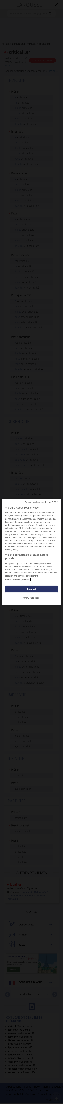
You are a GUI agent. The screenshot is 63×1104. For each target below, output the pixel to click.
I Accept (31, 588)
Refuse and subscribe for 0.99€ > (42, 502)
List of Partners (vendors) (17, 579)
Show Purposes (31, 597)
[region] (31, 552)
